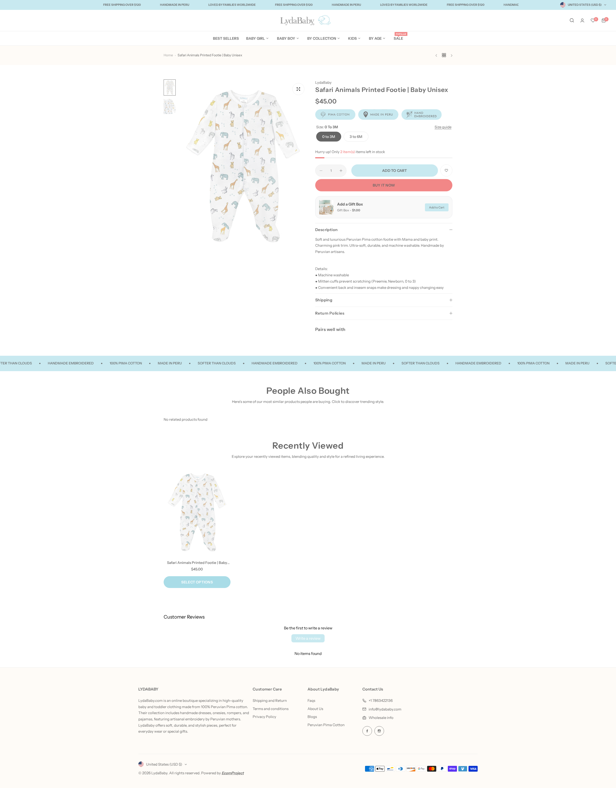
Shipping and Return (270, 700)
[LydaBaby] (308, 20)
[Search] (571, 20)
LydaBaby (323, 82)
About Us (315, 708)
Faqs (311, 700)
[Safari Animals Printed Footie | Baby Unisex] (197, 512)
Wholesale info (381, 717)
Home (168, 55)
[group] (243, 166)
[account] (582, 20)
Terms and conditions (271, 708)
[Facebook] (367, 731)
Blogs (312, 716)
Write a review (308, 638)
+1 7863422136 (381, 700)
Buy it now (384, 185)
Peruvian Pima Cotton (326, 725)
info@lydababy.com (385, 709)
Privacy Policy (264, 716)
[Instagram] (379, 731)
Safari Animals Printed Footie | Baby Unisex (197, 562)
